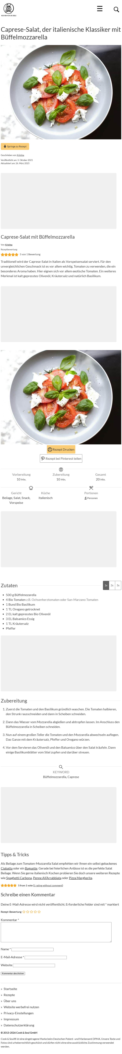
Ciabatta (7, 868)
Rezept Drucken (63, 449)
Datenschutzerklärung (19, 1025)
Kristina (20, 155)
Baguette (31, 868)
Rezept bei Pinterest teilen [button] (63, 458)
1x (106, 585)
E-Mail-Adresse (12, 957)
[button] (2, 254)
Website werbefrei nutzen (21, 1007)
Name (6, 949)
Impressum (11, 1019)
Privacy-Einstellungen (19, 1013)
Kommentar (10, 920)
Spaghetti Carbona (19, 878)
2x (112, 585)
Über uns (10, 1001)
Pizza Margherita (80, 878)
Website (6, 965)
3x (118, 585)
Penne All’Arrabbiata (47, 878)
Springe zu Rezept (17, 146)
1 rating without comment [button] (48, 885)
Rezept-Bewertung (11, 911)
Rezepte (9, 995)
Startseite (10, 989)
